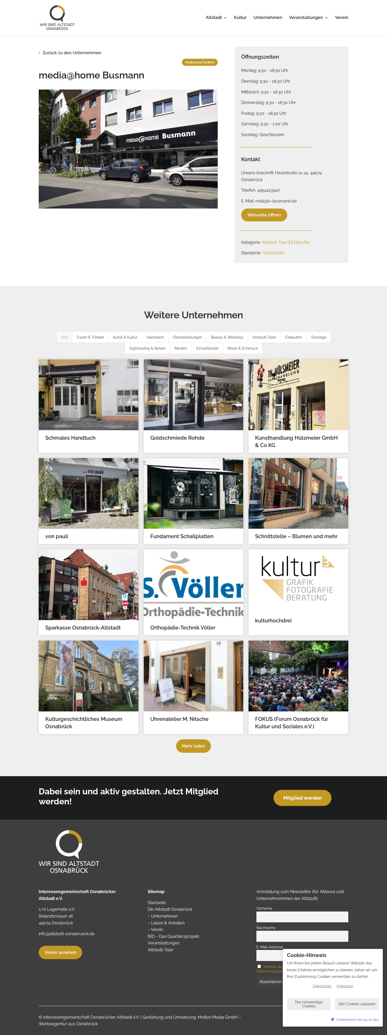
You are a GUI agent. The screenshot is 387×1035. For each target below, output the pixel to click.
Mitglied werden (302, 798)
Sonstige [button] (318, 337)
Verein (341, 18)
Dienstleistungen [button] (187, 337)
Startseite (157, 902)
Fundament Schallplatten (182, 536)
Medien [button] (181, 348)
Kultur (240, 18)
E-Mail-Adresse (269, 947)
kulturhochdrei (273, 620)
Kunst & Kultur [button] (125, 337)
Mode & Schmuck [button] (242, 348)
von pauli (56, 536)
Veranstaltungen (306, 18)
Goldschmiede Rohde (177, 438)
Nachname (265, 927)
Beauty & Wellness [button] (227, 337)
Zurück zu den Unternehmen (72, 52)
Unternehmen (268, 18)
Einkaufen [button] (293, 337)
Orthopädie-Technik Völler (182, 628)
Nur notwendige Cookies (309, 1004)
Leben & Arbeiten (168, 922)
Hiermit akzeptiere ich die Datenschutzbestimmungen (281, 968)
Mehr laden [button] (193, 746)
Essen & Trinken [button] (90, 337)
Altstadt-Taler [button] (264, 337)
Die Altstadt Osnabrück (170, 909)
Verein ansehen (60, 952)
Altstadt (214, 18)
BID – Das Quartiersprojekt (173, 936)
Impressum (345, 986)
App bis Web (371, 1019)
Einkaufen (300, 242)
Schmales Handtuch (70, 438)
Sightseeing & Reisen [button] (148, 348)
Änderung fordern (200, 62)
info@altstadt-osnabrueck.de (67, 933)
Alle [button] (64, 337)
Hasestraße (273, 252)
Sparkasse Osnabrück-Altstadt (83, 628)
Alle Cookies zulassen (356, 1004)
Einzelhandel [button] (207, 348)
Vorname (264, 908)
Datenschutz (322, 986)
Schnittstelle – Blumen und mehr (296, 536)
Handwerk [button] (155, 337)
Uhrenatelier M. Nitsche (179, 719)
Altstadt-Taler (275, 242)
